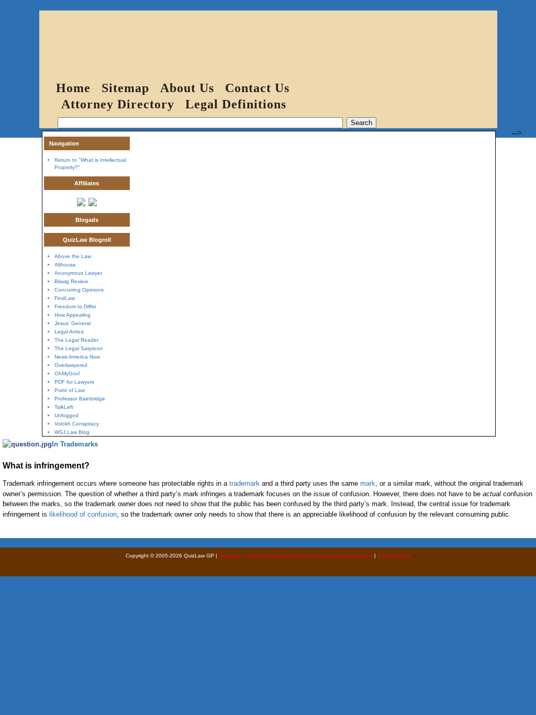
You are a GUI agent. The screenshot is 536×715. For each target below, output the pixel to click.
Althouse (65, 264)
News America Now (77, 357)
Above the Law (72, 256)
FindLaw (64, 298)
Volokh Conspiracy (76, 424)
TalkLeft (63, 407)
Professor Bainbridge (79, 398)
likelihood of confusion (83, 514)
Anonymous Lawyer (78, 273)
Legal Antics (69, 331)
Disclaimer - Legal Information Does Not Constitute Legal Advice (296, 555)
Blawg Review (71, 281)
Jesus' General (72, 323)
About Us (187, 88)
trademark (244, 483)
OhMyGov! (67, 373)
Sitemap (125, 88)
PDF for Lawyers (74, 382)
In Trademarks (75, 444)
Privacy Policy (393, 555)
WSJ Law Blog (72, 432)
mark (367, 483)
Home (73, 88)
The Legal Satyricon (78, 348)
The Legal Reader (76, 340)
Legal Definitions (235, 104)
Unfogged (66, 415)
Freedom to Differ (75, 306)
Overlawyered (70, 365)
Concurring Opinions (79, 290)
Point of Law (69, 390)
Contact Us (257, 88)
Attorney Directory (117, 104)
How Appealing (72, 315)
